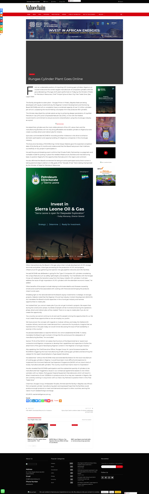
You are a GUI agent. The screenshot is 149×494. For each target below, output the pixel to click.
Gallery (54, 1)
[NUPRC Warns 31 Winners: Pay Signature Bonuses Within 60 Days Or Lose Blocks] (59, 430)
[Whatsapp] (42, 400)
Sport (52, 482)
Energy (53, 476)
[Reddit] (1, 15)
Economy (53, 479)
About (46, 1)
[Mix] (1, 26)
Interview (46, 14)
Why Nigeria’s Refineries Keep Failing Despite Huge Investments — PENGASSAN (87, 464)
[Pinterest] (1, 21)
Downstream (54, 469)
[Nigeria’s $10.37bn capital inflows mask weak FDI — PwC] (38, 430)
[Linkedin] (33, 400)
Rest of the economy (89, 14)
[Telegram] (39, 400)
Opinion (64, 14)
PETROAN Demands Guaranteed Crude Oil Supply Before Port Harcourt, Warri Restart (87, 471)
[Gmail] (51, 400)
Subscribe (119, 466)
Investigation (55, 14)
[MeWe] (1, 23)
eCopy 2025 (62, 1)
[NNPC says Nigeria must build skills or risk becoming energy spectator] (81, 430)
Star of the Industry (75, 14)
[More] (60, 400)
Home (28, 14)
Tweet (56, 400)
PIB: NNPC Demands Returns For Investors (39, 410)
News (34, 14)
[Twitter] (30, 400)
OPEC (39, 14)
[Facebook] (27, 400)
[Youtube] (48, 400)
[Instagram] (45, 400)
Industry (32, 74)
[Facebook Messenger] (36, 400)
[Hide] (0, 34)
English (71, 0)
